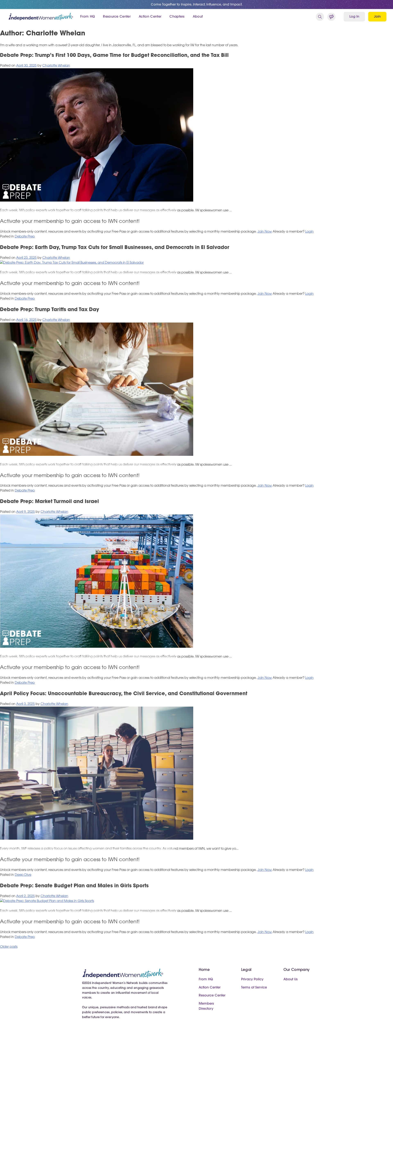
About (198, 16)
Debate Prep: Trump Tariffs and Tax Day (49, 309)
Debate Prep (25, 236)
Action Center (150, 16)
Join (377, 16)
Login (309, 231)
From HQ (87, 16)
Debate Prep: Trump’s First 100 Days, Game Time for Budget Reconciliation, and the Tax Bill (114, 55)
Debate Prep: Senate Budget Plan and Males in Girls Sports (74, 886)
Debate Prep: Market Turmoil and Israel (49, 501)
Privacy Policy (252, 979)
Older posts (8, 947)
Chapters (177, 16)
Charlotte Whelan (56, 65)
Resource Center (117, 16)
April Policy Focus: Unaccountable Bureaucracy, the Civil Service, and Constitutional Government (123, 693)
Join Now (264, 231)
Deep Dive (23, 875)
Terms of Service (254, 987)
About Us (290, 979)
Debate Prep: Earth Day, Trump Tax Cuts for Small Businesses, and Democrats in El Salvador (114, 247)
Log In (354, 16)
